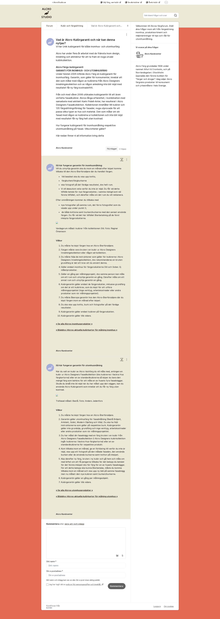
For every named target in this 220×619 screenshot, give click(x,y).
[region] (86, 93)
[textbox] (85, 540)
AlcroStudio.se (59, 2)
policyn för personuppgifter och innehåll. (83, 584)
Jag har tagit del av (74, 584)
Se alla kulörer (134, 2)
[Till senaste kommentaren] (128, 25)
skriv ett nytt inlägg (74, 524)
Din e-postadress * (54, 571)
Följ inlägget (112, 149)
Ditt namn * (51, 561)
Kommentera (116, 586)
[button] (117, 555)
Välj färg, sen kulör (111, 2)
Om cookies (169, 606)
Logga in (157, 606)
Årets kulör (153, 2)
